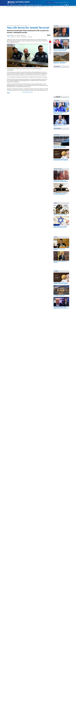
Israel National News (10, 25)
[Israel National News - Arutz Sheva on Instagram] (64, 5)
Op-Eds (8, 6)
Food (16, 6)
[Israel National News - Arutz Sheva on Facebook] (63, 5)
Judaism (12, 6)
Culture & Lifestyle (21, 6)
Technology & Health (34, 6)
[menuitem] (8, 5)
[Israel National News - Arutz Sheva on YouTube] (66, 5)
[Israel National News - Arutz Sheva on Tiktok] (68, 5)
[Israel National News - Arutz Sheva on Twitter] (61, 5)
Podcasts (27, 6)
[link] (61, 38)
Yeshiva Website (42, 6)
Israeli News (16, 25)
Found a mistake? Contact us (27, 92)
